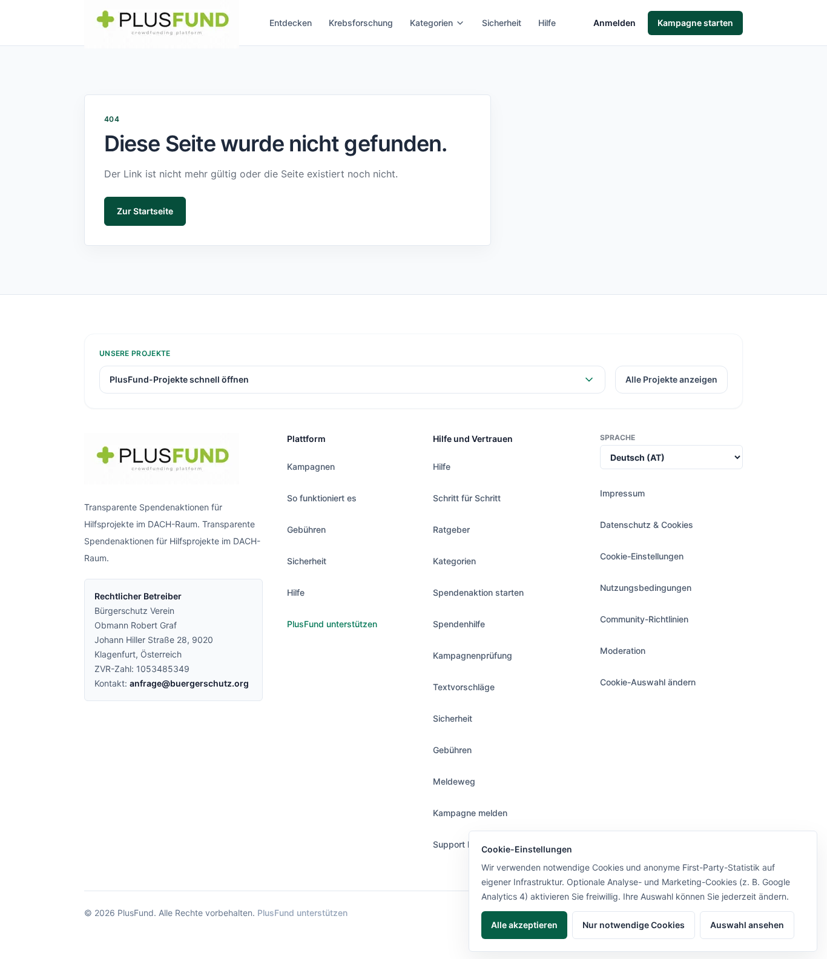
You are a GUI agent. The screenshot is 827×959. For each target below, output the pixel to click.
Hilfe (547, 23)
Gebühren (306, 529)
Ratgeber (451, 529)
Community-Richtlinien (644, 619)
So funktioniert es (322, 498)
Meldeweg (454, 781)
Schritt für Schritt (467, 498)
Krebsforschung (361, 23)
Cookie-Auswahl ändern (648, 682)
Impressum (622, 493)
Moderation (622, 650)
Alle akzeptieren (524, 925)
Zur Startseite (145, 211)
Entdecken (290, 23)
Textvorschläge (464, 687)
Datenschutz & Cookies (646, 524)
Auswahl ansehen (747, 925)
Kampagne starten (695, 23)
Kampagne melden (470, 813)
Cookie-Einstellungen (642, 556)
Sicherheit (501, 23)
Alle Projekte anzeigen (671, 379)
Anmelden (614, 23)
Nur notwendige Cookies (633, 925)
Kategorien (431, 23)
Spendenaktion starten (478, 592)
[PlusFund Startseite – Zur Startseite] (161, 458)
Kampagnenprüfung (472, 655)
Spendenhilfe (459, 624)
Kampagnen (311, 466)
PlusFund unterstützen (332, 624)
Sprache (617, 437)
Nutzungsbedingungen (645, 587)
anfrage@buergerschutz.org (189, 683)
